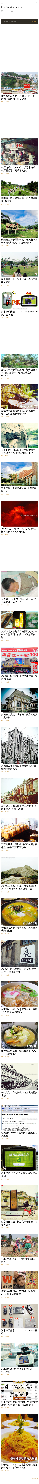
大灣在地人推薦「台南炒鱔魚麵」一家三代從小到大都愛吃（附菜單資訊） (19, 634)
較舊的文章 (35, 1478)
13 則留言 (7, 534)
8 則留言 (7, 1297)
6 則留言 (7, 1265)
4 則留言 (7, 605)
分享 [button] (2, 102)
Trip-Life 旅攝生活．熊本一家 (12, 7)
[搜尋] (37, 3)
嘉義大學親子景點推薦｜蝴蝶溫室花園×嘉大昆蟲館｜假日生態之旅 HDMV (19, 372)
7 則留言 (7, 245)
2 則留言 (7, 204)
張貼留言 (7, 771)
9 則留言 (7, 102)
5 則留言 (7, 640)
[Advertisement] (19, 47)
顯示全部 (34, 21)
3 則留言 (7, 173)
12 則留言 (7, 455)
